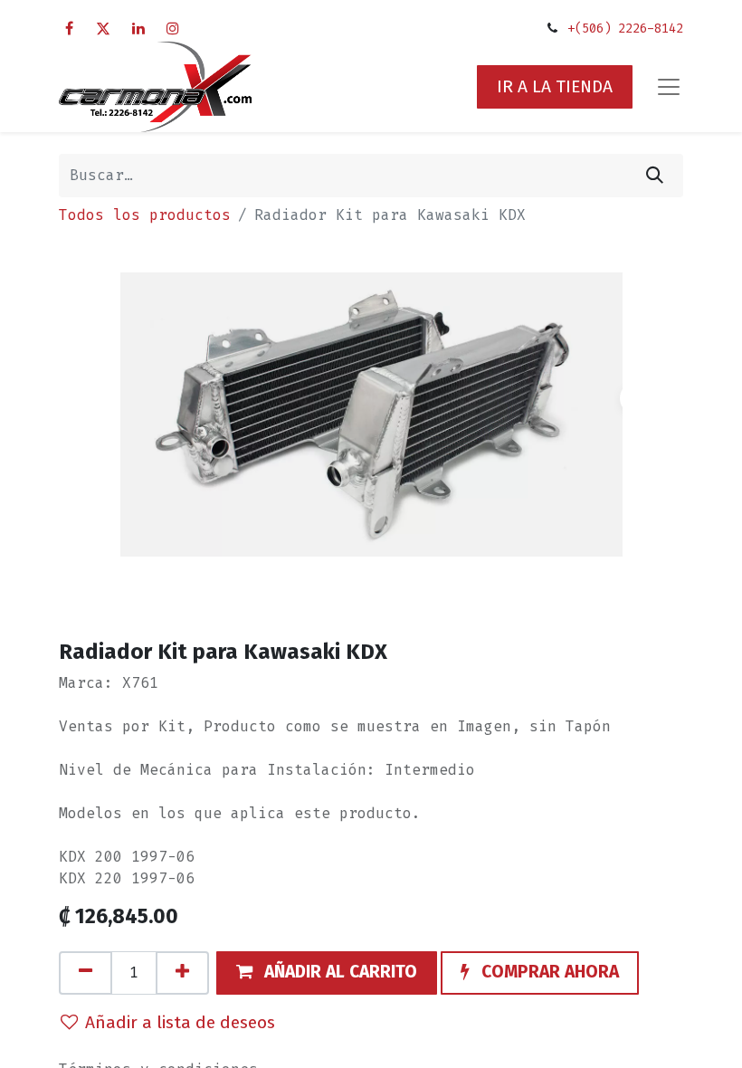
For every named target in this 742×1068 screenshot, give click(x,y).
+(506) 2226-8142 (625, 28)
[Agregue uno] (182, 973)
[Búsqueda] (654, 175)
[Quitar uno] (85, 973)
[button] (326, 973)
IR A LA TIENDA (555, 86)
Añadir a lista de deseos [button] (180, 1022)
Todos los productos (145, 214)
